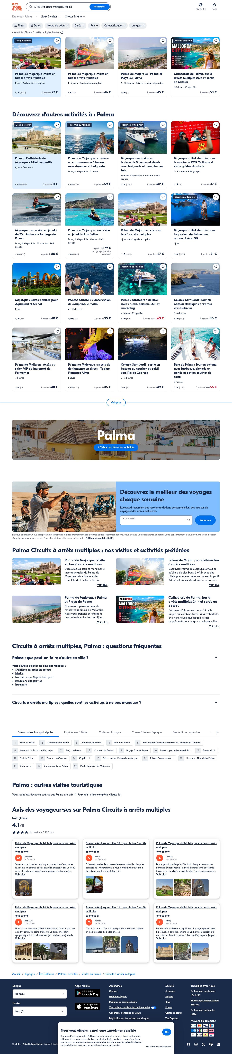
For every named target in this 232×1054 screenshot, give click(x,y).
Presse (168, 1007)
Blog (167, 1002)
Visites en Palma (91, 974)
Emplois (169, 996)
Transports (21, 684)
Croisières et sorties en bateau (33, 669)
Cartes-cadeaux (173, 1012)
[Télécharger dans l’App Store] (87, 1007)
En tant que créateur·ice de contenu (205, 1002)
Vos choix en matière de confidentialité (129, 1007)
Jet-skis (19, 673)
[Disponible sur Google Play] (87, 993)
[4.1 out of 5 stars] (22, 832)
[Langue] (200, 4)
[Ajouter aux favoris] (57, 41)
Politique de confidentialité (99, 538)
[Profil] (214, 4)
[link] (36, 67)
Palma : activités (67, 974)
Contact (113, 991)
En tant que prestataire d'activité (203, 993)
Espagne (30, 974)
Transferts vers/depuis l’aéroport (34, 677)
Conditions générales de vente (125, 1012)
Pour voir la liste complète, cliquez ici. (99, 794)
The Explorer (171, 1018)
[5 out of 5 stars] (45, 851)
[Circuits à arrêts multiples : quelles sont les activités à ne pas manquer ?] (216, 702)
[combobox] (57, 7)
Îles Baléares (46, 974)
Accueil (16, 974)
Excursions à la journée (28, 680)
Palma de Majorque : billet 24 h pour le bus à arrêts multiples (45, 845)
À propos (170, 991)
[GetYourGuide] (17, 6)
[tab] (35, 732)
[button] (36, 67)
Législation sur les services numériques (129, 1018)
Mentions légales (118, 996)
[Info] (62, 32)
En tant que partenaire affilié (203, 1012)
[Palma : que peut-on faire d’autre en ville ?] (216, 657)
